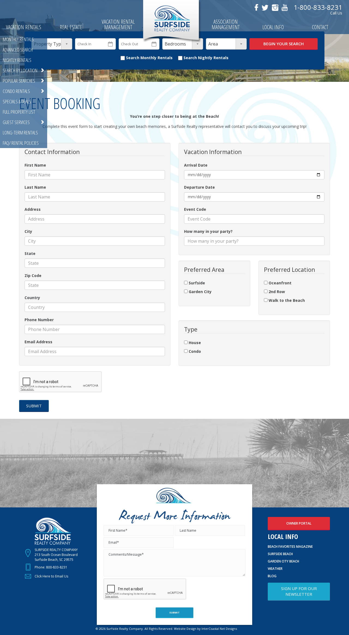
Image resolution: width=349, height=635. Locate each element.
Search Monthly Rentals (149, 57)
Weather (275, 568)
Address (33, 209)
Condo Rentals (16, 91)
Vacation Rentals (23, 28)
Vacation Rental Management (118, 25)
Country (32, 297)
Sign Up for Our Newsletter (299, 591)
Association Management (226, 25)
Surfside (196, 282)
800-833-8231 (56, 567)
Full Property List (19, 112)
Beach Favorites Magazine (290, 546)
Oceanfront (279, 282)
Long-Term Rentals (20, 132)
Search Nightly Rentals (205, 57)
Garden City (200, 291)
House (194, 342)
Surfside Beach (280, 554)
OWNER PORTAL (298, 523)
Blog (272, 576)
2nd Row (276, 291)
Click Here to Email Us (51, 576)
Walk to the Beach (286, 300)
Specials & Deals (17, 101)
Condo (194, 351)
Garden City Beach (283, 561)
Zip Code (33, 275)
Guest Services (16, 122)
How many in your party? (208, 231)
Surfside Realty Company (172, 22)
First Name (35, 165)
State (30, 253)
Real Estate (71, 28)
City (28, 231)
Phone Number (39, 319)
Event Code (195, 209)
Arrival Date (195, 165)
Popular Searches (19, 80)
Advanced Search (18, 49)
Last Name (35, 187)
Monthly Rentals (18, 39)
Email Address (38, 341)
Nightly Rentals (17, 60)
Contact (320, 28)
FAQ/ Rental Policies (21, 143)
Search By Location (20, 70)
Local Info (273, 28)
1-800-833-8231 (318, 7)
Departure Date (199, 187)
